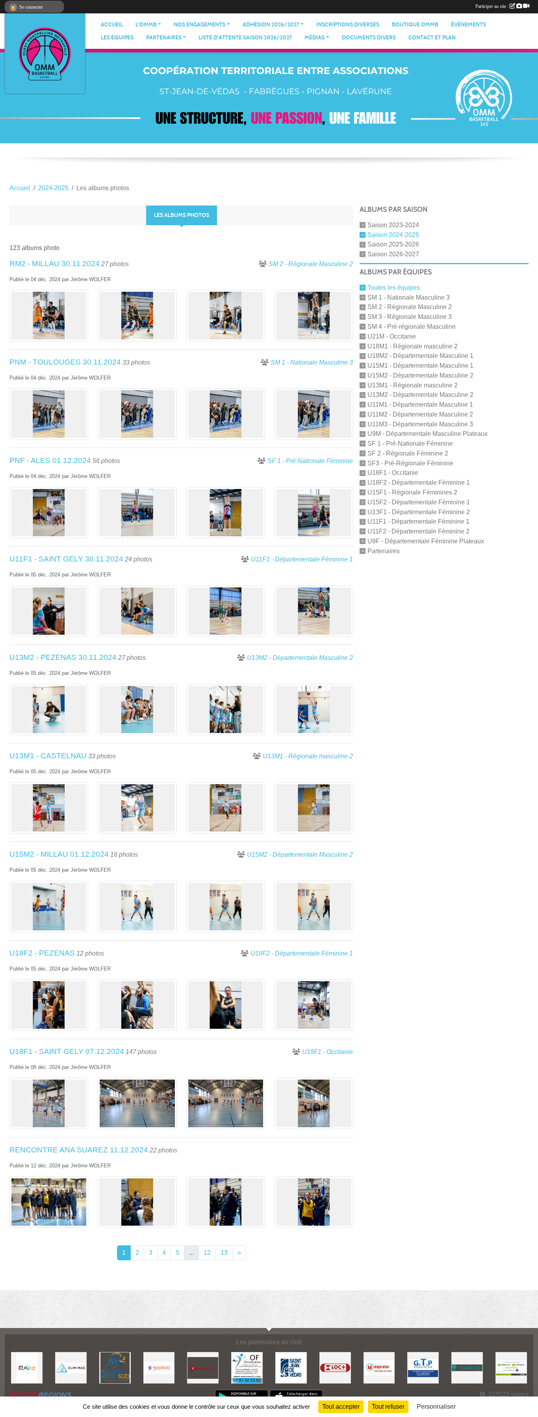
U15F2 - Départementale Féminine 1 (418, 502)
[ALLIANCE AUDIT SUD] (115, 1367)
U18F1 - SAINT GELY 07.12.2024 (66, 1051)
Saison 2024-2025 (393, 234)
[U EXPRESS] (379, 1367)
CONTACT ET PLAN (432, 37)
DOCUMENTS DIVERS (369, 37)
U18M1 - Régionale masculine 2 (412, 346)
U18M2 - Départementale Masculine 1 (420, 355)
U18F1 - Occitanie (392, 472)
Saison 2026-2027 (393, 254)
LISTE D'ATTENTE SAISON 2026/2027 (245, 37)
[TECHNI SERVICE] (203, 1367)
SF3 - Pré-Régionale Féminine (410, 462)
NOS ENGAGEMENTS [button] (199, 24)
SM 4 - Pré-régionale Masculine (411, 326)
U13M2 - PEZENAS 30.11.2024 (63, 657)
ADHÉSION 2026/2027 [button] (271, 24)
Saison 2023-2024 (393, 225)
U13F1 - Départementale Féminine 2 (418, 511)
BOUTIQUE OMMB (415, 24)
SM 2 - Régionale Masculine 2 (409, 307)
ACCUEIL (112, 24)
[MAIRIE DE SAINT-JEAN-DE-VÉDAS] (291, 1367)
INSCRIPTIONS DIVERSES (347, 24)
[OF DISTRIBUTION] (247, 1367)
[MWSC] (27, 1367)
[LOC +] (335, 1367)
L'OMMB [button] (146, 24)
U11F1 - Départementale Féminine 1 (418, 521)
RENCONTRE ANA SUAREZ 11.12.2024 (78, 1150)
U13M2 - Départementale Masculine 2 (420, 394)
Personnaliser (436, 1406)
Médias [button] (314, 37)
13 (224, 1252)
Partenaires (383, 550)
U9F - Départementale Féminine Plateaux (425, 541)
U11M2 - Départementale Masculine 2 (420, 414)
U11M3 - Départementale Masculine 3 (420, 423)
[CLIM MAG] (71, 1367)
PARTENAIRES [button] (164, 37)
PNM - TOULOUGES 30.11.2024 (65, 362)
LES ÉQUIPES (117, 37)
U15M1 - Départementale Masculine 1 (420, 365)
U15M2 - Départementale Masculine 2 (420, 375)
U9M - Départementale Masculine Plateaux (427, 433)
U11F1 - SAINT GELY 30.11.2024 (66, 559)
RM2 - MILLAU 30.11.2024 (54, 263)
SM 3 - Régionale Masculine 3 (409, 316)
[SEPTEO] (159, 1367)
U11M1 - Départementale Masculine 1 (420, 404)
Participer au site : (492, 6)
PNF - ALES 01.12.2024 (50, 460)
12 (207, 1252)
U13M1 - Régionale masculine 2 (412, 385)
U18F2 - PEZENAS (42, 953)
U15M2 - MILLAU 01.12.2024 (59, 854)
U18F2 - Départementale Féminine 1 (418, 482)
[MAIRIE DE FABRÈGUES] (467, 1367)
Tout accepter (341, 1406)
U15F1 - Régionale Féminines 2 (412, 492)
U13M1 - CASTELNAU (48, 756)
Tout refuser (388, 1406)
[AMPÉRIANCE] (511, 1367)
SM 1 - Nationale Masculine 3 (408, 297)
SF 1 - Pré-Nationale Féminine (410, 443)
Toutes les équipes (393, 287)
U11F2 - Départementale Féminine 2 (418, 531)
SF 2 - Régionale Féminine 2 (407, 453)
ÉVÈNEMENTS (468, 24)
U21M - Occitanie (391, 336)
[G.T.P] (423, 1367)
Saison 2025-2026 (393, 244)
